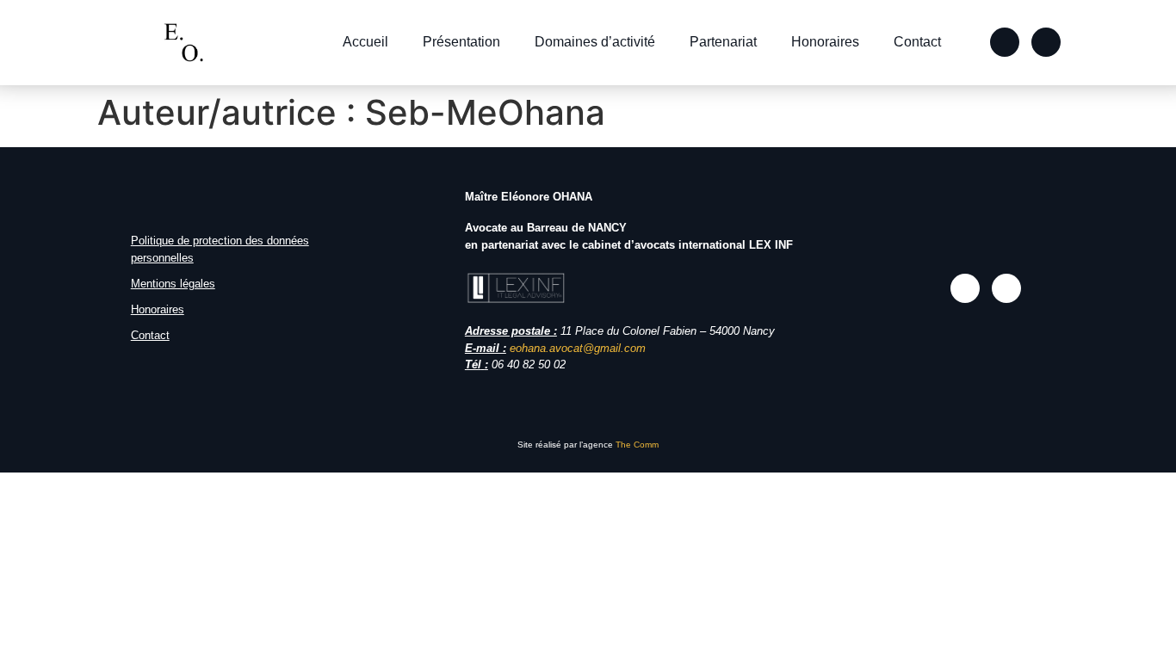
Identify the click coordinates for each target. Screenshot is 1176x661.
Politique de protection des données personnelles (220, 249)
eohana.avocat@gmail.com (578, 348)
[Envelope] (1004, 42)
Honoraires (825, 41)
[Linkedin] (1046, 42)
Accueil (365, 41)
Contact (917, 41)
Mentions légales (173, 283)
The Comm (637, 444)
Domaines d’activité (595, 41)
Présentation (461, 41)
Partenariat (723, 41)
